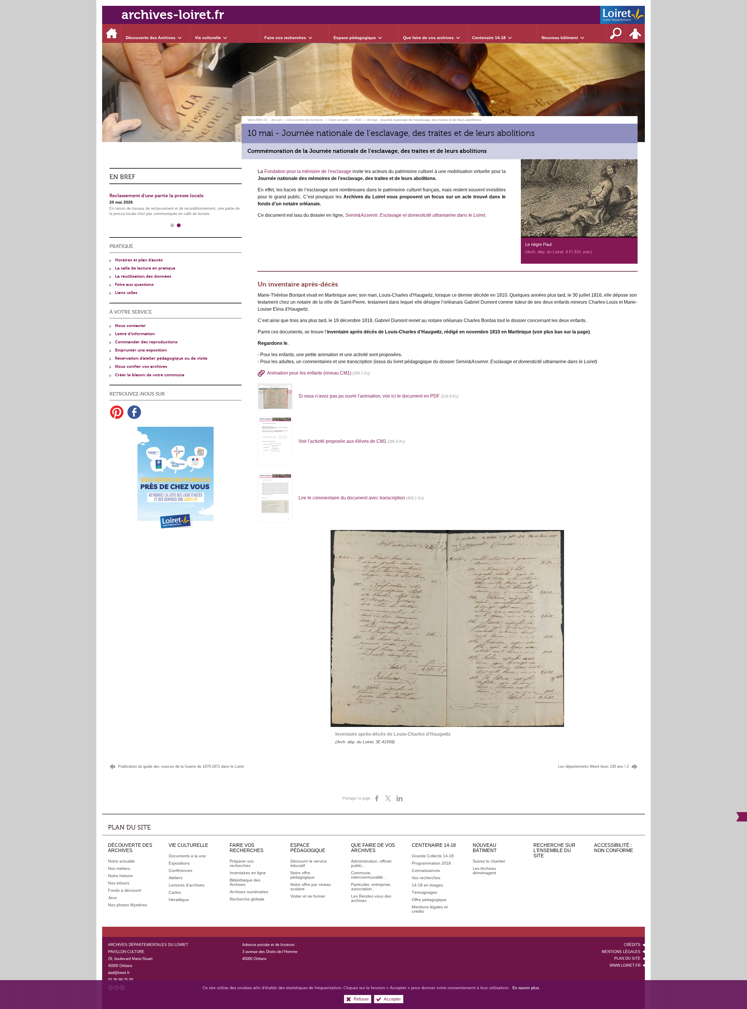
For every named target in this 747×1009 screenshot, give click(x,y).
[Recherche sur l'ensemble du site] (616, 33)
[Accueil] (111, 33)
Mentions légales (621, 951)
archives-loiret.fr (172, 14)
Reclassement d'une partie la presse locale (156, 195)
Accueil (276, 120)
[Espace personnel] (635, 33)
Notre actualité (339, 120)
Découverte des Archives (305, 120)
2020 (358, 120)
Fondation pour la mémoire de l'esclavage (307, 171)
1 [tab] (172, 225)
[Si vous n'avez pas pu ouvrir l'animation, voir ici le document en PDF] (275, 396)
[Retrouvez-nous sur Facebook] (134, 412)
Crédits (632, 944)
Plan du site (627, 958)
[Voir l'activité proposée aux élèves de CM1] (275, 441)
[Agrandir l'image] (579, 197)
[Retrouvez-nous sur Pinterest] (116, 412)
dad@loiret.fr (119, 972)
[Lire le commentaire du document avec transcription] (275, 497)
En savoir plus (525, 987)
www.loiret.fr (625, 965)
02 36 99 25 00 (120, 979)
